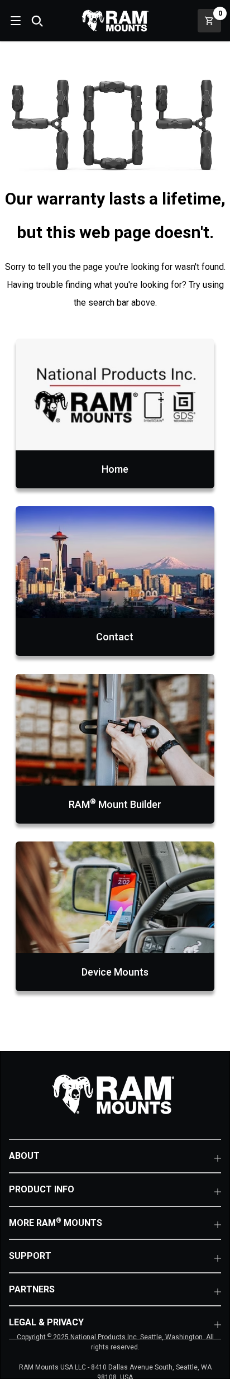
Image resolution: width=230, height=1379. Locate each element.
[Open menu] (14, 20)
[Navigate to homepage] (115, 20)
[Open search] (37, 20)
